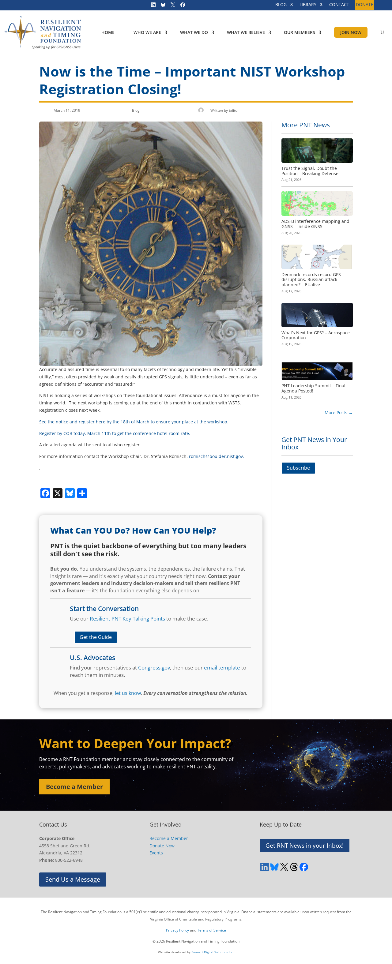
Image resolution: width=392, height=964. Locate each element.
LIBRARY (308, 4)
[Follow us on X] (171, 6)
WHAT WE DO (194, 32)
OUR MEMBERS (299, 32)
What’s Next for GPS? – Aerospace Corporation (315, 335)
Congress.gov (154, 667)
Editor (234, 110)
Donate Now (162, 846)
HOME (108, 32)
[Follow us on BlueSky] (161, 6)
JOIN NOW (350, 32)
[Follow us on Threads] (294, 867)
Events (156, 853)
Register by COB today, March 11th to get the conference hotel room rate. (114, 433)
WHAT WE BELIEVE (246, 32)
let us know (128, 693)
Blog (136, 110)
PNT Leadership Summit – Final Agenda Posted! (313, 388)
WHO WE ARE (147, 32)
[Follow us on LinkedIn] (151, 6)
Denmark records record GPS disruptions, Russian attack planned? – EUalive (311, 280)
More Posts (339, 412)
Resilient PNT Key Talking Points (127, 618)
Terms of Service (211, 930)
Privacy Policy (177, 930)
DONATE (364, 4)
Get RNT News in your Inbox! (305, 846)
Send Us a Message (72, 879)
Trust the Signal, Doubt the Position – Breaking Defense (309, 170)
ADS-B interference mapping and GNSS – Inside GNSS (315, 223)
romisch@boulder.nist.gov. (216, 456)
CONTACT (339, 4)
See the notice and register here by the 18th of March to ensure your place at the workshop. (133, 422)
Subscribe (298, 467)
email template (222, 667)
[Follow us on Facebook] (180, 6)
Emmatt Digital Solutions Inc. (212, 952)
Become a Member (74, 786)
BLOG (281, 4)
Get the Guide (96, 637)
